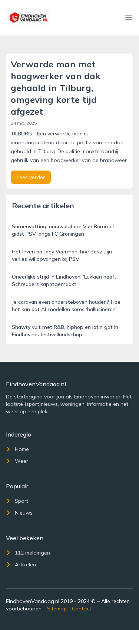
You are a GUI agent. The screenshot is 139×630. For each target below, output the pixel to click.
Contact (81, 608)
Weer (21, 461)
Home (22, 449)
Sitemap (57, 608)
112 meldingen (32, 552)
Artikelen (25, 564)
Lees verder (31, 177)
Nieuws (24, 512)
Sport (21, 501)
